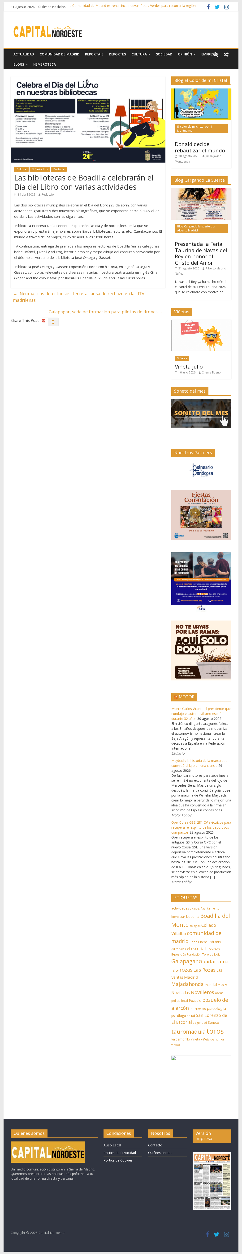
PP (192, 1009)
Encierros (213, 949)
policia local (179, 1000)
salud (191, 1016)
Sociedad (164, 54)
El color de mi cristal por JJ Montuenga (194, 128)
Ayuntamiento (210, 908)
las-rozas (181, 969)
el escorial (196, 948)
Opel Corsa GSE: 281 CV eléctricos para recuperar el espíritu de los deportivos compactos (201, 827)
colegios (195, 925)
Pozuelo (195, 1000)
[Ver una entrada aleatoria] (226, 54)
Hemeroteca (44, 64)
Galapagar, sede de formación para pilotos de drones (106, 312)
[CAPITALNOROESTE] (48, 1143)
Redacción (49, 195)
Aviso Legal (112, 1145)
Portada (58, 169)
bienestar (178, 916)
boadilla (192, 916)
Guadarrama (214, 961)
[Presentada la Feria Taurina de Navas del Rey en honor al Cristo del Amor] (201, 191)
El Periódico (40, 169)
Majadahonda (187, 984)
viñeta (195, 1039)
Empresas (209, 54)
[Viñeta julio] (201, 322)
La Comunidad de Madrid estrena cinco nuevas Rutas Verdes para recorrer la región (132, 6)
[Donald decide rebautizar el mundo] (201, 91)
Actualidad (23, 54)
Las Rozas (204, 969)
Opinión (185, 54)
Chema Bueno (211, 372)
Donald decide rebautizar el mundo (200, 147)
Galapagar (184, 961)
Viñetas (182, 358)
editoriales (178, 949)
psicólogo (178, 1015)
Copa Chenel (199, 942)
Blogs (18, 64)
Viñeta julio (189, 366)
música (223, 985)
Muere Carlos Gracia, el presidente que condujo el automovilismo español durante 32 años (201, 713)
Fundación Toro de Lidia (203, 954)
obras (219, 993)
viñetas (175, 1044)
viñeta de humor (212, 1039)
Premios (200, 1009)
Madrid (191, 977)
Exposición (178, 954)
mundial (211, 984)
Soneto (213, 1022)
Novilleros (202, 992)
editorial (215, 941)
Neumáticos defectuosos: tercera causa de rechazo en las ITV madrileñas (78, 297)
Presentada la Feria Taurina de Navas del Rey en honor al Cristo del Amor (201, 253)
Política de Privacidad (120, 1152)
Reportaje (94, 54)
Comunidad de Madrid (59, 54)
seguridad (200, 1023)
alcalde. (195, 908)
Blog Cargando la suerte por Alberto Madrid (196, 228)
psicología (216, 1008)
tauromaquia (188, 1031)
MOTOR (186, 697)
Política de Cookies (118, 1160)
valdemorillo (180, 1039)
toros (215, 1031)
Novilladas (180, 992)
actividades (180, 908)
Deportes (117, 54)
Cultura (139, 54)
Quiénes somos (160, 1152)
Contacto (155, 1145)
